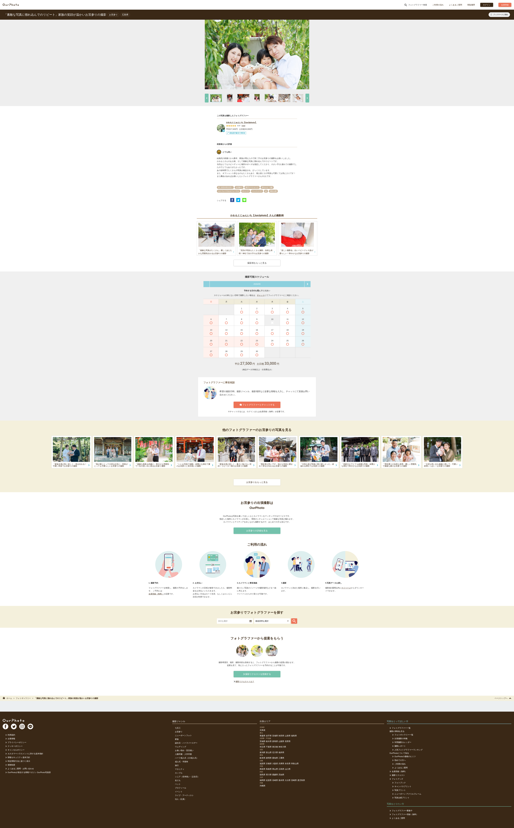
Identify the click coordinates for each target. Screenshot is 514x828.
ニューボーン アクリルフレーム (407, 794)
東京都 (275, 747)
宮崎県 (294, 780)
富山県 (269, 752)
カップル (178, 773)
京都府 (269, 763)
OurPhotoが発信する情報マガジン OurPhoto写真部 (29, 772)
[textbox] (235, 621)
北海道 (262, 730)
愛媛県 (275, 775)
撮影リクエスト (398, 775)
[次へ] (307, 98)
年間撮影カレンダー (402, 742)
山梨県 (281, 741)
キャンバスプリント (402, 786)
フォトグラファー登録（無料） (405, 814)
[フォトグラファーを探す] (294, 621)
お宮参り (178, 732)
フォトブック (400, 783)
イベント (178, 792)
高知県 (281, 775)
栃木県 (269, 741)
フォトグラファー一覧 (401, 728)
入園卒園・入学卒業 (183, 754)
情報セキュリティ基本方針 (19, 757)
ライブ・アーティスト (184, 795)
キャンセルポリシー (16, 750)
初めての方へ (400, 760)
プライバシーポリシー (17, 742)
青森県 (262, 736)
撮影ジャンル (178, 721)
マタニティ (179, 769)
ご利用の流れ (438, 5)
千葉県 (269, 747)
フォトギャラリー (23, 698)
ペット (178, 784)
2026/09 (257, 284)
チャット (260, 295)
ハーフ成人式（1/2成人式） (186, 758)
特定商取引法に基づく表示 (19, 761)
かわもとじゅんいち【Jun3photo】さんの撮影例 (257, 215)
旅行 (177, 765)
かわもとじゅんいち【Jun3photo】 (241, 122)
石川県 (275, 752)
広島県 (281, 769)
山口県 (287, 769)
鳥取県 (262, 769)
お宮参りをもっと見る (257, 482)
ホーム (9, 698)
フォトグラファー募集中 (402, 811)
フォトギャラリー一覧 (403, 735)
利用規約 (11, 735)
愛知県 (275, 758)
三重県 (281, 758)
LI (30, 726)
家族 (177, 739)
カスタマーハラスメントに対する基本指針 (25, 754)
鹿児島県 (301, 780)
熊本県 (281, 780)
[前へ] (207, 98)
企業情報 (11, 739)
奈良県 (287, 763)
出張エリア (265, 721)
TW (14, 726)
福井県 (281, 752)
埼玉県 (262, 747)
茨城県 (262, 741)
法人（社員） (180, 799)
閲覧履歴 (471, 5)
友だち (178, 780)
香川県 (269, 775)
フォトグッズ (397, 779)
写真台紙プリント (401, 798)
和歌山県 (295, 763)
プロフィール (180, 788)
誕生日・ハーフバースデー (186, 743)
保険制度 (11, 765)
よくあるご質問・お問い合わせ (21, 769)
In (22, 726)
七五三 (178, 728)
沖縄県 (262, 786)
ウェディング (180, 747)
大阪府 (275, 763)
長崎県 (275, 780)
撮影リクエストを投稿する (258, 674)
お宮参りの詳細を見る (257, 531)
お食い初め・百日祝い (184, 750)
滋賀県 (262, 763)
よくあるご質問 (455, 5)
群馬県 (275, 741)
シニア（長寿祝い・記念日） (187, 777)
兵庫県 (281, 763)
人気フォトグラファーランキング (408, 750)
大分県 (287, 780)
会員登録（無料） (156, 594)
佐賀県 (269, 780)
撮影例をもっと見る (257, 263)
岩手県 (269, 736)
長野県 (287, 741)
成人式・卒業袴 (181, 762)
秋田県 (281, 736)
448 (243, 126)
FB (5, 726)
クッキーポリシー (15, 746)
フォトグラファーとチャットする (258, 405)
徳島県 (262, 775)
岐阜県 (262, 758)
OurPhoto (13, 720)
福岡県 (262, 780)
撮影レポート (400, 746)
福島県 (294, 736)
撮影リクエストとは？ (244, 681)
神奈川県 (282, 747)
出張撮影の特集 (401, 738)
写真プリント (400, 790)
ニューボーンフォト (183, 735)
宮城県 (275, 736)
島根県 (269, 769)
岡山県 (275, 769)
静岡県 (269, 758)
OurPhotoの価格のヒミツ (405, 756)
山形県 (287, 736)
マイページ (346, 588)
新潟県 (262, 752)
